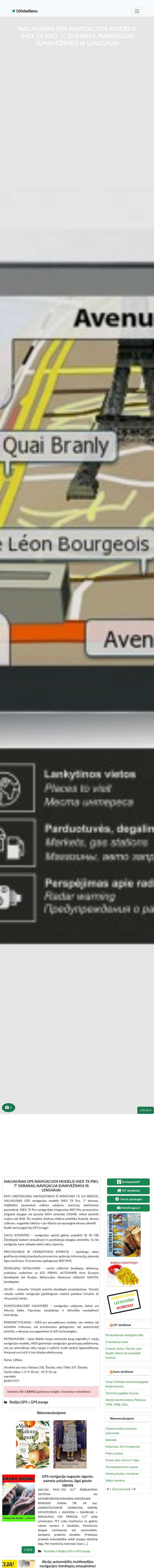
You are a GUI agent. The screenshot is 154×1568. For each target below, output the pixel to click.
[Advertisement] (77, 1142)
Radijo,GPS (65, 1551)
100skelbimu (26, 11)
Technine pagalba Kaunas (122, 1393)
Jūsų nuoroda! (121, 1489)
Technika (49, 1551)
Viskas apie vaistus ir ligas (122, 1460)
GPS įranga (82, 1551)
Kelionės (111, 1439)
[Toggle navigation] (137, 11)
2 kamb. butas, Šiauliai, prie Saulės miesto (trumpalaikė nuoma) (123, 1353)
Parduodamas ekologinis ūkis (124, 1335)
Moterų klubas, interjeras (122, 1473)
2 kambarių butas (117, 1341)
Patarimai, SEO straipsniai (123, 1446)
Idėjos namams (115, 1480)
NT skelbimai (122, 1325)
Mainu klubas (114, 1453)
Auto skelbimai (123, 1371)
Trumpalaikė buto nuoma (122, 1466)
